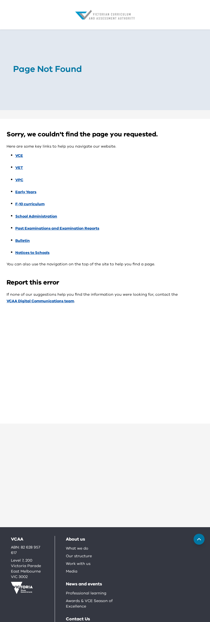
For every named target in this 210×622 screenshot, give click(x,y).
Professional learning (86, 593)
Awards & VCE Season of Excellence (89, 603)
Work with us (78, 563)
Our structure (79, 556)
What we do (77, 548)
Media (71, 571)
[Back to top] (199, 539)
